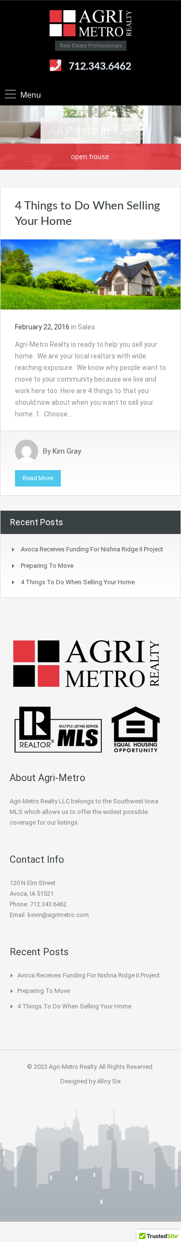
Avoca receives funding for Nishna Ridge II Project (92, 549)
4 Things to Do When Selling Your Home (78, 582)
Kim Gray (67, 451)
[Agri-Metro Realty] (90, 24)
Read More (38, 478)
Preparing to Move (47, 565)
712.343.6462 (100, 66)
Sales (86, 327)
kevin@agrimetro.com (58, 914)
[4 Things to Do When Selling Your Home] (90, 274)
